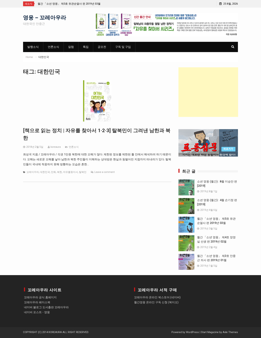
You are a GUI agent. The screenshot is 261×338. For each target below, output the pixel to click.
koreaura (56, 146)
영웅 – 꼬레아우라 (44, 17)
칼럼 (71, 47)
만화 (53, 172)
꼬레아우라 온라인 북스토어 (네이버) (157, 297)
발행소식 (33, 47)
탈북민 (82, 172)
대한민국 (45, 172)
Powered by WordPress (185, 332)
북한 (59, 172)
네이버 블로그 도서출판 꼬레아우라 (46, 307)
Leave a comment (104, 172)
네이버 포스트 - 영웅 (37, 312)
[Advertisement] (208, 92)
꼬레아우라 (32, 172)
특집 (86, 47)
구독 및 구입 (123, 47)
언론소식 (53, 47)
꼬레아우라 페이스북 (37, 302)
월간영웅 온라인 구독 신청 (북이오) (156, 302)
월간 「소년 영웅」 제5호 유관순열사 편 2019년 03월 (69, 3)
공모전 (102, 47)
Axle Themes (230, 332)
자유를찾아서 (70, 172)
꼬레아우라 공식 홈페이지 (40, 297)
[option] (69, 3)
